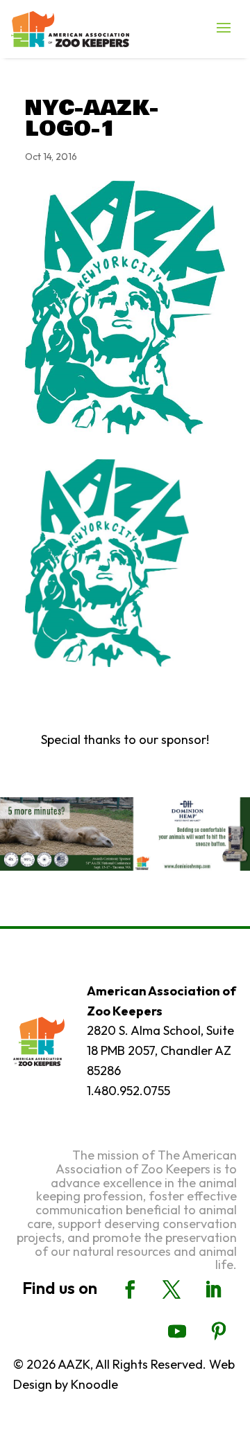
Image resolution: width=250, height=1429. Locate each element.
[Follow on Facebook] (130, 1290)
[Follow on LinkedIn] (213, 1290)
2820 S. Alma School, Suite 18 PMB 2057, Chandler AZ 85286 (160, 1050)
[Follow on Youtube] (177, 1331)
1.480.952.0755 (128, 1091)
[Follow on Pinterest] (219, 1331)
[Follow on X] (171, 1290)
